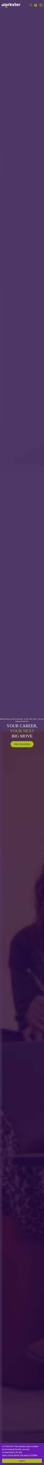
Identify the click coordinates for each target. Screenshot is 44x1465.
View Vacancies (22, 744)
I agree (22, 1461)
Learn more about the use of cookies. (20, 1455)
